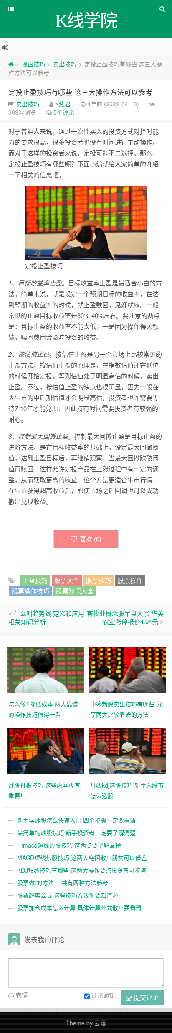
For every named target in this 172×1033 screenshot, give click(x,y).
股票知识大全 (75, 590)
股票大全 (66, 580)
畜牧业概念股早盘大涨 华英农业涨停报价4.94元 (125, 617)
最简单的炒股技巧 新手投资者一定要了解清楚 (76, 832)
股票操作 (130, 580)
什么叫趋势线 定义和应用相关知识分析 (46, 617)
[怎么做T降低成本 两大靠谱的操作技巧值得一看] (45, 669)
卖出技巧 (64, 64)
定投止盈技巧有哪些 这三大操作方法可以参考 (80, 92)
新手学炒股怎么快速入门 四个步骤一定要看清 (76, 820)
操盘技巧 (33, 64)
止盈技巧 (35, 580)
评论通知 (103, 995)
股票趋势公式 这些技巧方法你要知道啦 (67, 895)
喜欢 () (90, 538)
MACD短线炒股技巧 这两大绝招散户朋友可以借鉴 (82, 857)
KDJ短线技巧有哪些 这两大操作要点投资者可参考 (82, 870)
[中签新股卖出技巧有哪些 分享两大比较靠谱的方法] (127, 669)
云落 (100, 1023)
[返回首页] (11, 64)
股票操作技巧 (30, 590)
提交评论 (145, 997)
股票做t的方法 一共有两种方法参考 (62, 882)
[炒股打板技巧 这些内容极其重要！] (45, 750)
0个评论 (63, 112)
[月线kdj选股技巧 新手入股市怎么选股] (127, 750)
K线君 (63, 104)
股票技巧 (98, 580)
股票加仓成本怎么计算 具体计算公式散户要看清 (79, 907)
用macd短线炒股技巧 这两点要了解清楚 (69, 845)
